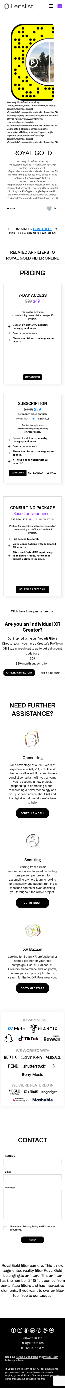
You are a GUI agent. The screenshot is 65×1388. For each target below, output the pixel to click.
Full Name (10, 1156)
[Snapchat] (26, 1330)
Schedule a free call (42, 472)
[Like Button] (49, 208)
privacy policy (32, 1338)
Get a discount (50, 673)
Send (32, 1239)
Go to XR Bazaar (32, 988)
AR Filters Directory (31, 1375)
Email (8, 1171)
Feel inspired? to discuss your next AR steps (32, 231)
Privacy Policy (50, 1356)
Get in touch (33, 903)
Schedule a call (32, 813)
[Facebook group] (51, 1330)
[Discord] (45, 1330)
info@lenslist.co (33, 1343)
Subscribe (18, 472)
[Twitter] (32, 1330)
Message (10, 1187)
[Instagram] (20, 1330)
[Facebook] (13, 1330)
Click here (18, 611)
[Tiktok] (38, 1330)
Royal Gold (32, 153)
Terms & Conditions (27, 1356)
